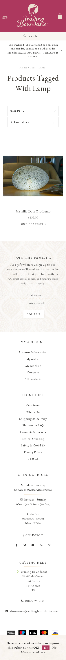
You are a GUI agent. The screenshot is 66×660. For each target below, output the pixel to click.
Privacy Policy (33, 452)
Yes (46, 647)
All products (33, 379)
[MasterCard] (44, 633)
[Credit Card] (22, 633)
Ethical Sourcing (33, 439)
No (54, 647)
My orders (33, 359)
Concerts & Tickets (33, 432)
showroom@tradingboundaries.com (34, 611)
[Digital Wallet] (33, 633)
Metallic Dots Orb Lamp (33, 211)
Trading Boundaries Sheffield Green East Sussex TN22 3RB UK (34, 580)
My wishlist (33, 366)
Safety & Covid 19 (33, 445)
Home (23, 67)
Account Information (33, 352)
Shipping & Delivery (33, 419)
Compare (33, 372)
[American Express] (11, 633)
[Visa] (55, 633)
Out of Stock (33, 224)
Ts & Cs (33, 459)
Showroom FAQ (33, 425)
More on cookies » (33, 652)
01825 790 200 (34, 601)
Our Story (33, 405)
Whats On (33, 412)
